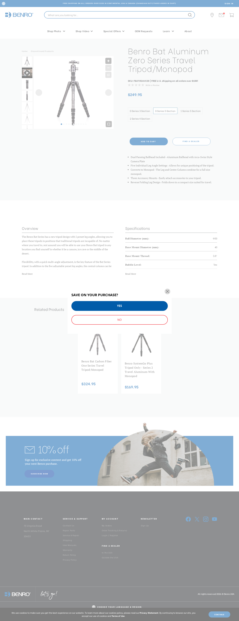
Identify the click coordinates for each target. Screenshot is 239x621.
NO (119, 320)
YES (119, 306)
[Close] (167, 291)
